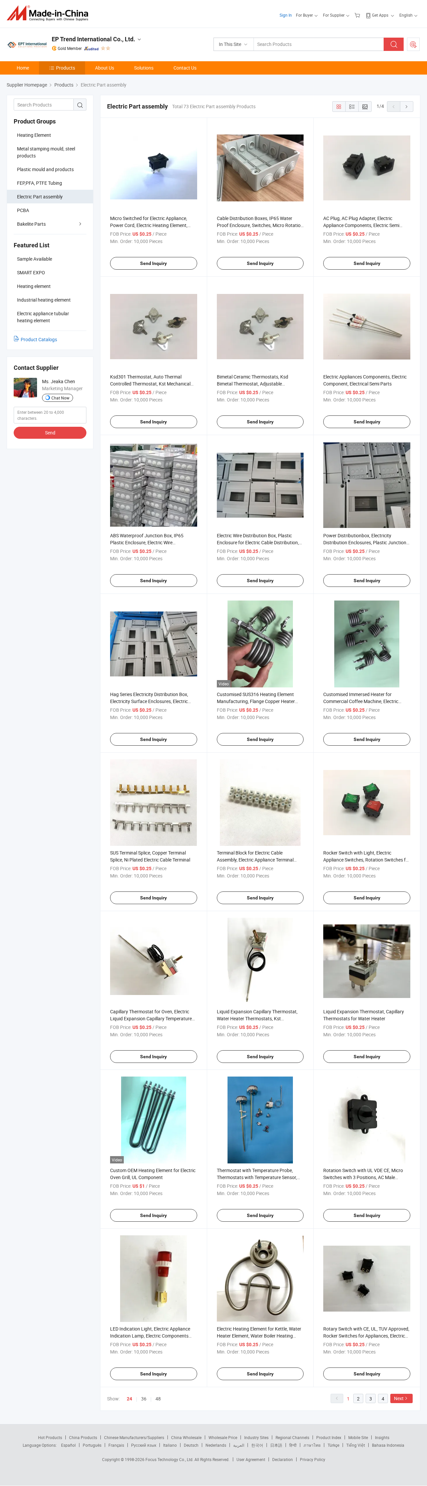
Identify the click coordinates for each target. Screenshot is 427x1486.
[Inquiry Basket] (358, 15)
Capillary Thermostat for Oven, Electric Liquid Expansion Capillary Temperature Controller (151, 1018)
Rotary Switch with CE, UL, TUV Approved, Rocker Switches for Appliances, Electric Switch (366, 1336)
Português (92, 1445)
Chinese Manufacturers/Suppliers (134, 1437)
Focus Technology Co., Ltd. (169, 1459)
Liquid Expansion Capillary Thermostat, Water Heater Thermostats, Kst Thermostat (257, 1018)
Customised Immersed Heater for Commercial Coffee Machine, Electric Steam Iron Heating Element (360, 701)
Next (399, 1398)
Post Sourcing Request (413, 44)
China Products (83, 1437)
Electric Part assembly (40, 196)
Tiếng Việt (355, 1445)
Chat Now (60, 397)
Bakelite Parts (31, 224)
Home (23, 68)
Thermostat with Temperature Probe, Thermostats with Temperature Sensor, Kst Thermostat (257, 1177)
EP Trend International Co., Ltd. (93, 39)
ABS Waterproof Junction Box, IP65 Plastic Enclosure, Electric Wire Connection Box (146, 542)
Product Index (328, 1437)
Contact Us (184, 68)
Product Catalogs (39, 339)
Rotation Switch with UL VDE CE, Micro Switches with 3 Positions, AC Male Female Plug (363, 1177)
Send (50, 432)
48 (158, 1398)
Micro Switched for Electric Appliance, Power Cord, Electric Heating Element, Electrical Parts (148, 225)
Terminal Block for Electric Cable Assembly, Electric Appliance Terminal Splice (255, 860)
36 (143, 1398)
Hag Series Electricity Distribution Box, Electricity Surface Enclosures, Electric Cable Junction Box (149, 701)
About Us (104, 68)
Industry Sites (256, 1437)
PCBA (23, 210)
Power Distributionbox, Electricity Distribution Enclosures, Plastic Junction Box (364, 542)
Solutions (143, 68)
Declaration (282, 1459)
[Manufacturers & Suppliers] (49, 13)
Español (68, 1445)
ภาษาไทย (312, 1445)
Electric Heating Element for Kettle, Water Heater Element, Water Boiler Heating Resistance (259, 1336)
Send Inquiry (153, 263)
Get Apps (380, 15)
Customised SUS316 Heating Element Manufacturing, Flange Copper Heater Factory (256, 701)
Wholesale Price (222, 1437)
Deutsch (191, 1445)
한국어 (257, 1445)
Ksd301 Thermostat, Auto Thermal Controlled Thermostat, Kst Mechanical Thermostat (150, 383)
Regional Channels (292, 1437)
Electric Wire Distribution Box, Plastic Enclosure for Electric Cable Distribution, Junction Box (258, 542)
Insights (382, 1437)
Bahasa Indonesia (388, 1445)
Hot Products (50, 1437)
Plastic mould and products (45, 169)
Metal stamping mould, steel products (46, 152)
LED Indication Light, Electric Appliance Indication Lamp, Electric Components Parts (150, 1336)
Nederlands (215, 1445)
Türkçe (333, 1445)
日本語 (276, 1445)
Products (65, 68)
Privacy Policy (312, 1459)
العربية (238, 1445)
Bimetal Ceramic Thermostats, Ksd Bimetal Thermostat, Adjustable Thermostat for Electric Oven (252, 383)
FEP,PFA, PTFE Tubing (39, 183)
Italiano (170, 1445)
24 (129, 1398)
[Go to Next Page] (406, 107)
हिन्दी (293, 1445)
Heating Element (34, 135)
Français (116, 1445)
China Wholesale (186, 1437)
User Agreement (251, 1459)
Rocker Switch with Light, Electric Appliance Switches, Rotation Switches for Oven (366, 860)
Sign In (286, 15)
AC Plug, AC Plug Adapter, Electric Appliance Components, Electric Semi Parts (361, 225)
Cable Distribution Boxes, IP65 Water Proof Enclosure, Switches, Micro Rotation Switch (260, 225)
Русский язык (143, 1445)
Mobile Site (358, 1437)
